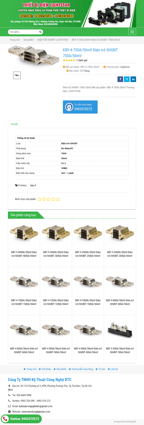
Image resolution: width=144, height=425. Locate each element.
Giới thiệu (46, 369)
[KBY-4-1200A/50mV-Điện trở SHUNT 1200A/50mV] (56, 283)
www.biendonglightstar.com (36, 411)
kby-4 (33, 185)
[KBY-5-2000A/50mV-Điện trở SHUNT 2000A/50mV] (120, 234)
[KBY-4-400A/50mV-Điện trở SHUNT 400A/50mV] (88, 331)
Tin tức (101, 369)
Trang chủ (31, 369)
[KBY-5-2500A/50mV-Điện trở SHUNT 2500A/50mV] (88, 234)
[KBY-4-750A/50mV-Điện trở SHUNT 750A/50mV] (33, 57)
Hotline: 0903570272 (24, 419)
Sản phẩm (61, 369)
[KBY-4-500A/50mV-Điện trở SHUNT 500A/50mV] (56, 331)
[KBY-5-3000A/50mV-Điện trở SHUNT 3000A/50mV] (56, 234)
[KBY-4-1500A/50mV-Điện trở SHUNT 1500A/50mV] (24, 283)
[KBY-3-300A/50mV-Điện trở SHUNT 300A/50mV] (120, 331)
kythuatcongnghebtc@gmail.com (35, 406)
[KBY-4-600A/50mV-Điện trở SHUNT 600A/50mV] (24, 331)
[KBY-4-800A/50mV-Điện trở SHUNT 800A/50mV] (120, 283)
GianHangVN (130, 421)
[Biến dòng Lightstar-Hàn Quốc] (72, 13)
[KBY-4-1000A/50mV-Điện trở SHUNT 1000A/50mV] (88, 283)
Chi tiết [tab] (14, 124)
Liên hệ (114, 369)
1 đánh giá (82, 60)
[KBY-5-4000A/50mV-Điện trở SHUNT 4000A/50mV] (24, 234)
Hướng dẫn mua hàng (82, 369)
